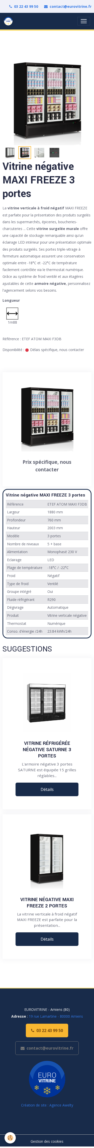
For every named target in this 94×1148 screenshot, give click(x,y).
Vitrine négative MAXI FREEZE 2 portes (47, 902)
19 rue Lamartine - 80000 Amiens (56, 1016)
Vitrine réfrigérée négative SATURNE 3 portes (47, 749)
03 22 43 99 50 (26, 6)
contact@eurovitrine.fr (70, 6)
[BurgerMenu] (83, 21)
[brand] (9, 21)
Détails (47, 789)
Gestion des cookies (47, 1141)
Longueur (11, 300)
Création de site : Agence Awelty (47, 1105)
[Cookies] (10, 1137)
